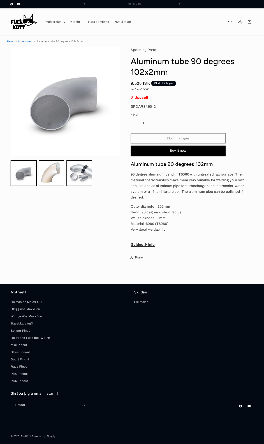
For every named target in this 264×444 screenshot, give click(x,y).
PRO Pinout (19, 373)
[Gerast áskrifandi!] (83, 405)
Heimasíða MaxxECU (26, 302)
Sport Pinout (20, 359)
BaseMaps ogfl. (22, 323)
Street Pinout (20, 352)
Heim (10, 41)
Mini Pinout (19, 345)
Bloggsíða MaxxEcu (25, 309)
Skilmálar (141, 302)
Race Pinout (20, 366)
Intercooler (25, 41)
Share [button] (138, 257)
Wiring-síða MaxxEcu (26, 316)
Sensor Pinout (21, 330)
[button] (55, 21)
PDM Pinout (19, 381)
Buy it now (178, 150)
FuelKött (26, 436)
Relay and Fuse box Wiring (30, 338)
